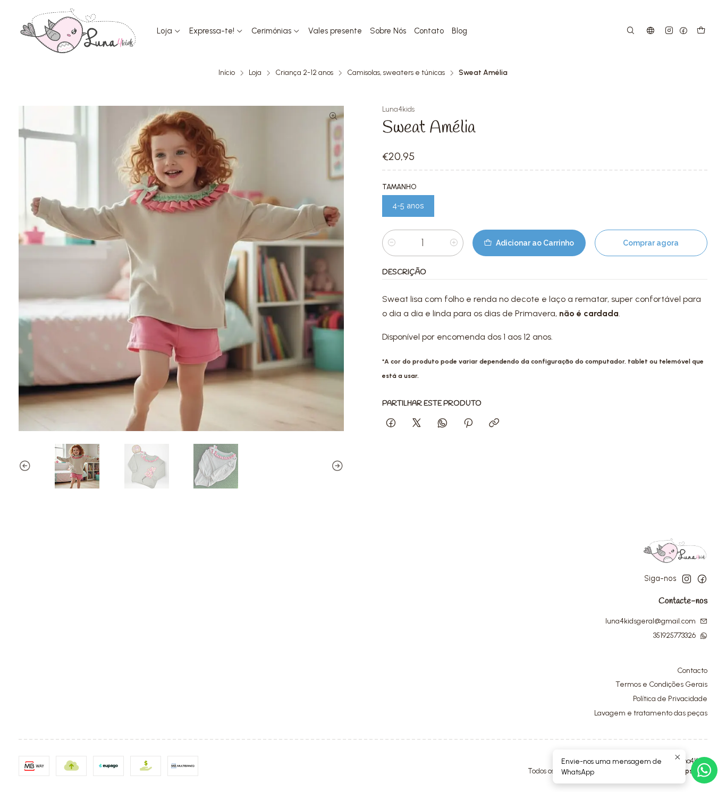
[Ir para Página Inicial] (78, 30)
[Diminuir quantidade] (392, 243)
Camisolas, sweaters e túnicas (396, 73)
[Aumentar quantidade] (454, 243)
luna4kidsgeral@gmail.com (650, 621)
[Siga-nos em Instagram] (669, 31)
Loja (255, 73)
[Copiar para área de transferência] (494, 423)
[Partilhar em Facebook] (391, 423)
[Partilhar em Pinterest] (468, 423)
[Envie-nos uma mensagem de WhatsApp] (704, 770)
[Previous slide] (27, 466)
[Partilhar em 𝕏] (417, 423)
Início (226, 73)
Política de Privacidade (670, 698)
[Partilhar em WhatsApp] (442, 423)
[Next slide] (336, 466)
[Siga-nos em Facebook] (683, 31)
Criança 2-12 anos (304, 73)
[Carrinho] (701, 31)
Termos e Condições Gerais (661, 684)
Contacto (692, 670)
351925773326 (674, 635)
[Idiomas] (650, 31)
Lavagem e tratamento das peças (650, 713)
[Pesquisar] (630, 31)
